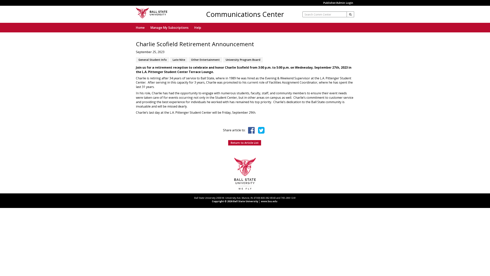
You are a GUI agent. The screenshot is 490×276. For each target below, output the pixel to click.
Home (140, 27)
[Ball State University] (245, 173)
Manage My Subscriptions (169, 27)
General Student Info (152, 60)
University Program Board (243, 60)
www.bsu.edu (269, 201)
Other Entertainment (205, 60)
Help (197, 27)
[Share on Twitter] (261, 130)
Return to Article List (245, 143)
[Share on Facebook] (251, 130)
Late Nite (179, 60)
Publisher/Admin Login (338, 3)
